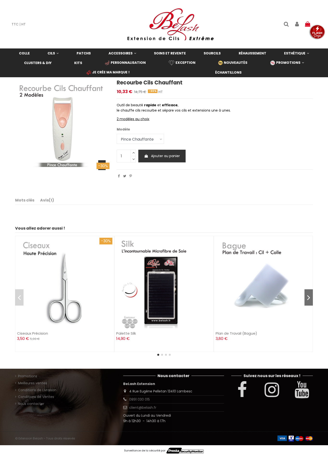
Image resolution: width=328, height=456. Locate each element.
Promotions (27, 376)
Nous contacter (31, 403)
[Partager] (119, 176)
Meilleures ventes (32, 383)
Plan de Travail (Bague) (236, 333)
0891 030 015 (139, 399)
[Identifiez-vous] (296, 24)
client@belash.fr (142, 407)
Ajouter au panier (165, 156)
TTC (15, 24)
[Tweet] (124, 176)
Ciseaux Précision (32, 333)
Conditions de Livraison (37, 390)
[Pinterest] (130, 176)
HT (23, 24)
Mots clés (24, 200)
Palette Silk (126, 333)
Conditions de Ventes (36, 396)
